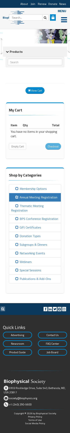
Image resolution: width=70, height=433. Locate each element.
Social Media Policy (35, 423)
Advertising (17, 335)
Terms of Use (35, 420)
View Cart (36, 90)
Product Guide (17, 352)
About (24, 4)
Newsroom (17, 344)
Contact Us (52, 335)
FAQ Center (52, 344)
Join (33, 4)
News (62, 4)
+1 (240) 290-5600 (20, 404)
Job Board (52, 352)
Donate (52, 4)
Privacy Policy (35, 416)
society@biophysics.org (23, 398)
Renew (42, 4)
